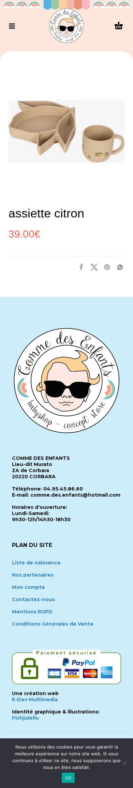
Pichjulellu (25, 718)
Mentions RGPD (32, 612)
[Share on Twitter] (92, 266)
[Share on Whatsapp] (118, 266)
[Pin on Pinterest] (105, 266)
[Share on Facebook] (79, 266)
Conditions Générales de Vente (52, 624)
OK (68, 778)
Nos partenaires (33, 575)
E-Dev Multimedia (35, 699)
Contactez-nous (33, 599)
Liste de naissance (36, 563)
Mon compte (28, 587)
